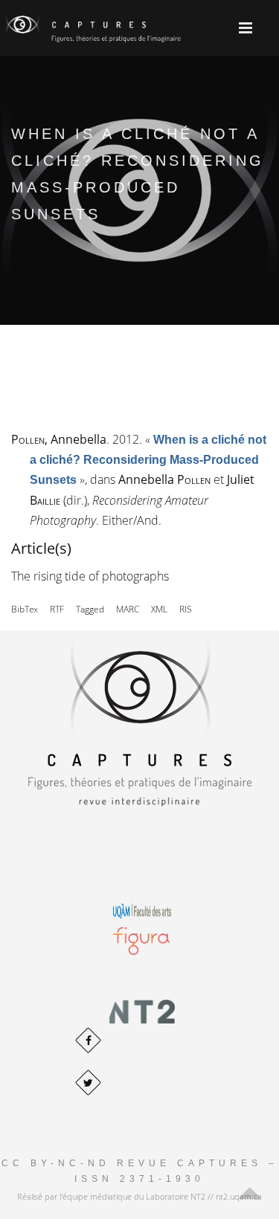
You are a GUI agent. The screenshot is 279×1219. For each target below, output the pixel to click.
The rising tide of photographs (90, 576)
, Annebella (58, 439)
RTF (57, 609)
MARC (127, 609)
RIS (185, 609)
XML (159, 609)
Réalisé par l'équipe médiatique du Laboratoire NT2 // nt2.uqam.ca (139, 1196)
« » (148, 459)
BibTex (24, 609)
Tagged (90, 609)
